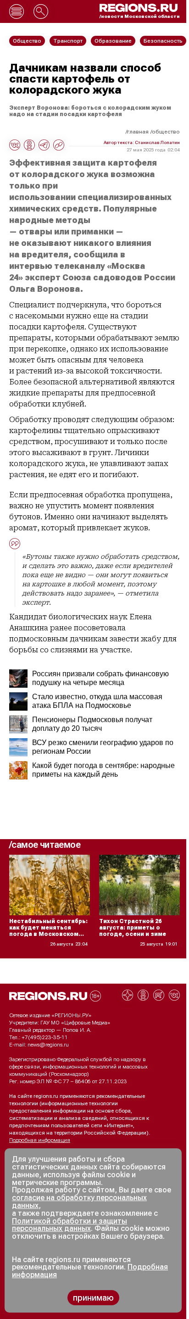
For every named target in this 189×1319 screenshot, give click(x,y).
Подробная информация (39, 1140)
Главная (138, 131)
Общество (166, 131)
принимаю (93, 1297)
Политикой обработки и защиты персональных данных (69, 1225)
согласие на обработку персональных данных (79, 1201)
